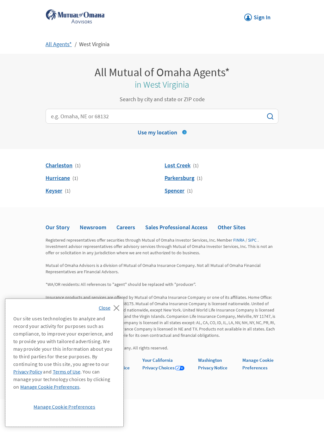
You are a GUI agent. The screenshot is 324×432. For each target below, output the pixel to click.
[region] (64, 363)
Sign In (257, 15)
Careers (125, 227)
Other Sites (232, 227)
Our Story (58, 227)
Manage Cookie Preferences (49, 387)
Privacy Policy (27, 371)
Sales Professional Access (176, 227)
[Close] (110, 306)
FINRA (239, 240)
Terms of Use (66, 371)
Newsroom (93, 227)
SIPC (252, 240)
